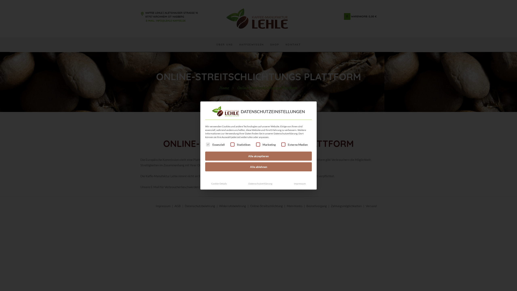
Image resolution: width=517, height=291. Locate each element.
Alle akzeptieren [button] (258, 156)
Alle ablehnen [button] (258, 167)
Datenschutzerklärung (260, 183)
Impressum (300, 183)
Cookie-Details (219, 183)
